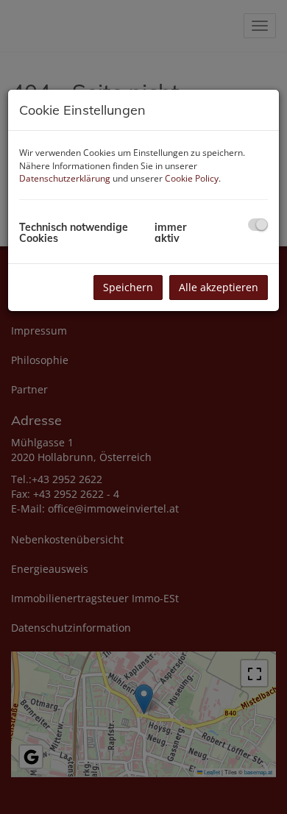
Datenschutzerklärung (64, 178)
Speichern (128, 287)
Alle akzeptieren (218, 287)
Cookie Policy (192, 178)
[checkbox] (258, 224)
